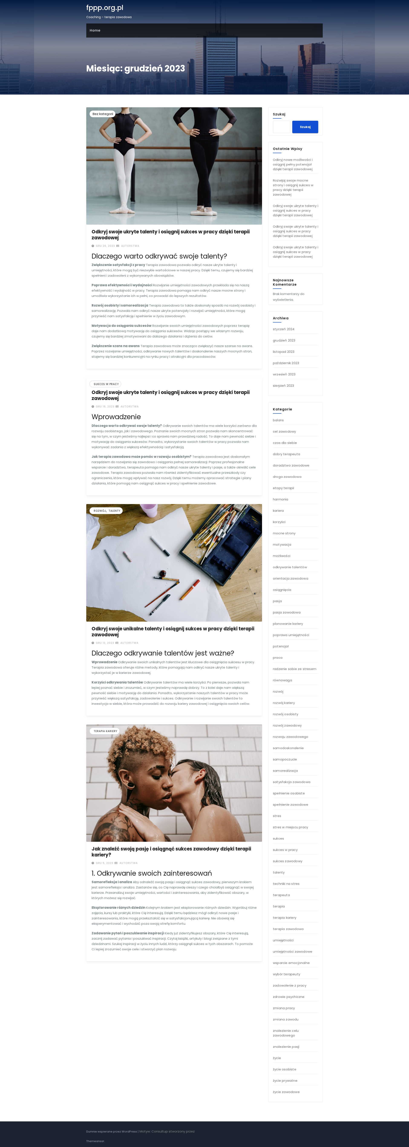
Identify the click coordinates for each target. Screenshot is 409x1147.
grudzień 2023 (284, 340)
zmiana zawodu (286, 1019)
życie (277, 1058)
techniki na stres (286, 883)
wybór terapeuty (286, 974)
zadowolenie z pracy (289, 985)
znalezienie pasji (286, 1046)
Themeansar (95, 1141)
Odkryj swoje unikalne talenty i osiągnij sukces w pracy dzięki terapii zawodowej (173, 631)
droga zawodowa (287, 476)
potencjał (281, 646)
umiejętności (283, 940)
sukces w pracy (106, 384)
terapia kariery (105, 731)
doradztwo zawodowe (291, 465)
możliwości (281, 556)
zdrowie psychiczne (289, 996)
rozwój (100, 511)
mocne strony (284, 533)
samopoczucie (285, 759)
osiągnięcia (282, 589)
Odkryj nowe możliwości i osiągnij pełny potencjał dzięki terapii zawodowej (293, 164)
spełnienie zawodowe (290, 804)
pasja (277, 601)
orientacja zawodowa (290, 578)
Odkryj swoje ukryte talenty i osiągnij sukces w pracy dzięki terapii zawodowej (171, 234)
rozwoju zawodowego (290, 736)
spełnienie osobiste (289, 793)
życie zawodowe (286, 1092)
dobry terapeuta (286, 454)
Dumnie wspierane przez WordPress (112, 1132)
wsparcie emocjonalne (291, 963)
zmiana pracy (284, 1008)
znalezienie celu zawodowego (286, 1033)
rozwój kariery (284, 703)
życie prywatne (285, 1080)
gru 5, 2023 (104, 863)
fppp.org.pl (104, 7)
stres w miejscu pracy (290, 827)
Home (95, 30)
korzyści (279, 522)
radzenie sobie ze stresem (294, 669)
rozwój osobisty (285, 714)
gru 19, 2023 (104, 406)
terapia (279, 906)
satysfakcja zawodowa (291, 782)
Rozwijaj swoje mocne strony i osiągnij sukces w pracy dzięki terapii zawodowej (293, 187)
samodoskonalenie (288, 748)
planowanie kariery (288, 623)
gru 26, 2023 (105, 246)
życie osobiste (284, 1069)
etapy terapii (283, 488)
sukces (278, 838)
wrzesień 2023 (284, 374)
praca (277, 657)
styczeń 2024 (283, 329)
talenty (114, 511)
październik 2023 (286, 363)
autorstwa (129, 246)
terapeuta (281, 895)
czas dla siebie (285, 442)
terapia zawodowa (288, 929)
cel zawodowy (284, 431)
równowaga (282, 680)
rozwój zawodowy (287, 725)
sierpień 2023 (283, 385)
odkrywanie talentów (290, 567)
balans (278, 420)
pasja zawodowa (287, 612)
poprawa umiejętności (291, 635)
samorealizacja (285, 770)
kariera (278, 510)
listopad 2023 (284, 351)
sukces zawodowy (287, 861)
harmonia (280, 499)
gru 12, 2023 (104, 643)
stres (277, 816)
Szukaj (279, 114)
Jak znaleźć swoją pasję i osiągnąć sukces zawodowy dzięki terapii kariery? (171, 852)
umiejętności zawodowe (292, 951)
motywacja (282, 544)
